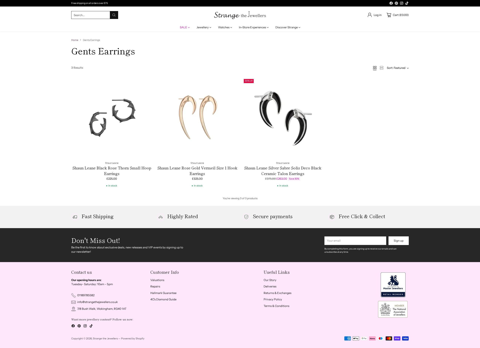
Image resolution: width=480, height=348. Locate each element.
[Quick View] (147, 82)
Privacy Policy (273, 299)
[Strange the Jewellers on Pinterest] (396, 3)
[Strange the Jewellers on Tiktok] (407, 3)
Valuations (157, 280)
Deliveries (270, 286)
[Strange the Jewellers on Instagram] (402, 3)
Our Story (270, 280)
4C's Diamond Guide (163, 299)
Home (74, 39)
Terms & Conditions (276, 306)
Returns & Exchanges (277, 293)
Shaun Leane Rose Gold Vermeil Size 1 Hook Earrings (197, 170)
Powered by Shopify (132, 338)
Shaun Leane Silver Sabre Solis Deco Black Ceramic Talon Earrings (282, 170)
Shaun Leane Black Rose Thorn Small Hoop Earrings (111, 170)
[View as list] (381, 67)
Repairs (155, 286)
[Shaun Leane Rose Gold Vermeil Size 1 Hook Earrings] (197, 118)
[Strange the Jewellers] (240, 15)
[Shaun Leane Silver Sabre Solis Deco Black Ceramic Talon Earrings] (282, 118)
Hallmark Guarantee (163, 293)
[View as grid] (375, 67)
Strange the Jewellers (105, 338)
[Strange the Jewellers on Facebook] (391, 3)
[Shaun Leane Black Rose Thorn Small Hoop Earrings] (111, 118)
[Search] (114, 15)
